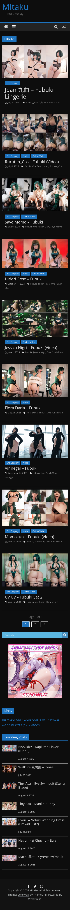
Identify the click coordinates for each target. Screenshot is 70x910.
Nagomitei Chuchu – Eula (37, 840)
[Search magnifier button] (65, 635)
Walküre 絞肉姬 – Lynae (35, 767)
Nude (25, 156)
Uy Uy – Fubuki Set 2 (24, 597)
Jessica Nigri (39, 352)
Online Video (38, 156)
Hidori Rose (44, 283)
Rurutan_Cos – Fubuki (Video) (32, 161)
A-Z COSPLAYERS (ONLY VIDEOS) (21, 725)
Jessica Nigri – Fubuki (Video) (31, 347)
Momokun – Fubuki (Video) (29, 536)
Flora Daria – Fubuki (23, 407)
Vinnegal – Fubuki (21, 468)
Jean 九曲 (38, 102)
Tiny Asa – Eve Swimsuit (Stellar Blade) (42, 785)
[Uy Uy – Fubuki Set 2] (35, 556)
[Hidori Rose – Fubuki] (35, 241)
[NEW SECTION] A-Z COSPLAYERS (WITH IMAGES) (31, 719)
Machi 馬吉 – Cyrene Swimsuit (40, 857)
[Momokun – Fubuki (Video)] (35, 492)
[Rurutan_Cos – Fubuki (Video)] (35, 116)
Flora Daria (32, 412)
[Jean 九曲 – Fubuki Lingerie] (35, 47)
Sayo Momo (56, 226)
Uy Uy (55, 601)
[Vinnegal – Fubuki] (35, 427)
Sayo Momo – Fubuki (24, 222)
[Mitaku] (6, 27)
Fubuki (29, 102)
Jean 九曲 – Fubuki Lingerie (29, 93)
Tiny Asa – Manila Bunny (36, 804)
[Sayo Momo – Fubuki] (35, 181)
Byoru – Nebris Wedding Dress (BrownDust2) (41, 822)
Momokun (39, 541)
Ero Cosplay (12, 83)
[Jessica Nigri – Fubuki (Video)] (35, 302)
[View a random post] (64, 27)
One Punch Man (52, 102)
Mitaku (15, 6)
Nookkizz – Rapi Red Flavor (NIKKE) (38, 749)
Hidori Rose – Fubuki (24, 278)
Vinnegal (9, 477)
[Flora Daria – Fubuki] (35, 366)
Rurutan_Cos (56, 166)
